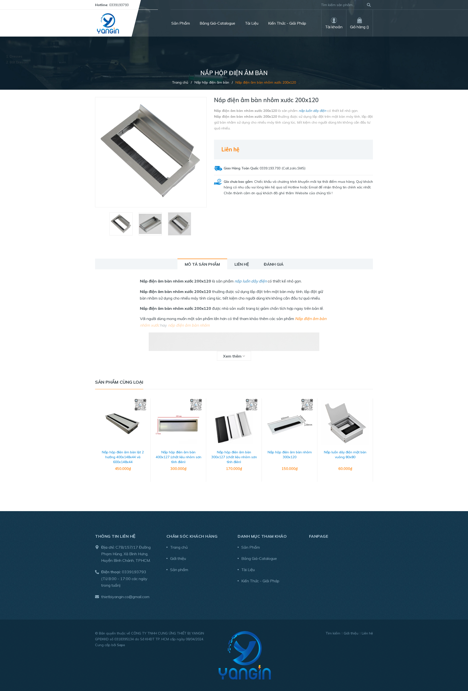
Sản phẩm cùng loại (119, 382)
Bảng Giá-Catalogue (259, 558)
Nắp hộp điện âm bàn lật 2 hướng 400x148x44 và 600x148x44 (123, 457)
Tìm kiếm (333, 633)
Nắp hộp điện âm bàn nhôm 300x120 (290, 454)
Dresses (16, 56)
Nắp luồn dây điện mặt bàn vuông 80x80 (345, 454)
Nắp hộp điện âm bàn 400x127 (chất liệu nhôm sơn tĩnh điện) (178, 457)
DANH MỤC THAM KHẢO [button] (262, 536)
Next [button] (369, 445)
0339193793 (119, 5)
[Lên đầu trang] (454, 667)
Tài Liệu (248, 569)
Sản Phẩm (250, 547)
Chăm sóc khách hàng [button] (192, 536)
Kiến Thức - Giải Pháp (260, 580)
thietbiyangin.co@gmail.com (125, 596)
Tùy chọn (123, 481)
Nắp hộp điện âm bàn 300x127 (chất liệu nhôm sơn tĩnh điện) (234, 457)
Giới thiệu (178, 558)
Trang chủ (179, 547)
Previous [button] (98, 445)
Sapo (121, 645)
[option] (121, 223)
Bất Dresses (19, 62)
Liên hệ (367, 633)
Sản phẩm (179, 569)
